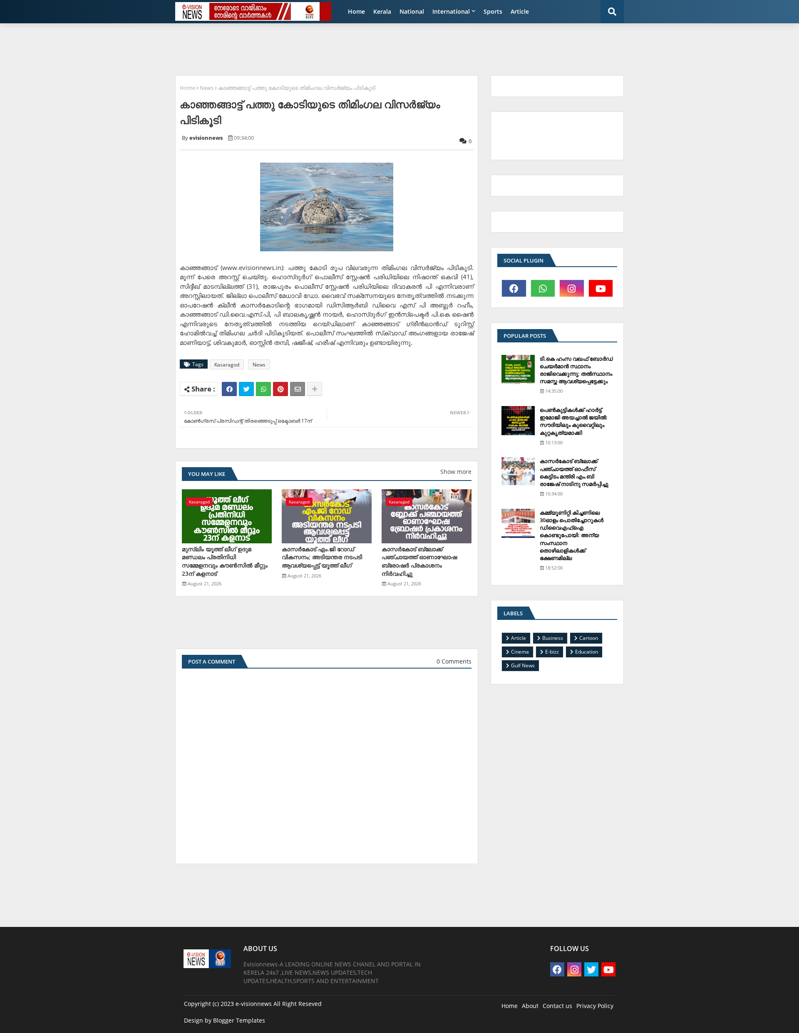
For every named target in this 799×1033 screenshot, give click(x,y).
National (412, 11)
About (530, 1006)
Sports (493, 11)
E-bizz (552, 651)
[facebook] (513, 288)
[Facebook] (229, 389)
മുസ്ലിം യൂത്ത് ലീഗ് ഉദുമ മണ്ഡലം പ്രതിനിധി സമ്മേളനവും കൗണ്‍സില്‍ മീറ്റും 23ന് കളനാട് (225, 561)
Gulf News (523, 665)
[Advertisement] (372, 48)
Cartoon (588, 638)
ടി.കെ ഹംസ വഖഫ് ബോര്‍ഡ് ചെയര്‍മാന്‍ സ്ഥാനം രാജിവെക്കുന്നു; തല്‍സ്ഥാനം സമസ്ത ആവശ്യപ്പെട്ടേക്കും (576, 370)
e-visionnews (254, 1004)
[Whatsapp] (263, 389)
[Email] (297, 389)
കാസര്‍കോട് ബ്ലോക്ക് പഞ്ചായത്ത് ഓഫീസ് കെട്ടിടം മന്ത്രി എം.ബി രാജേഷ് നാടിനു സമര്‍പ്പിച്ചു (574, 472)
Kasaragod (226, 364)
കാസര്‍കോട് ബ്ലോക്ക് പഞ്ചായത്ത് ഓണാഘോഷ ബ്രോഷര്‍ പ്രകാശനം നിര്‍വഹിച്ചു (419, 561)
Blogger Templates (239, 1020)
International (451, 11)
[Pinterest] (280, 389)
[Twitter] (246, 389)
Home (356, 11)
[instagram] (571, 288)
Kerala (382, 11)
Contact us (557, 1006)
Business (552, 638)
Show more (455, 472)
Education (586, 651)
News (206, 88)
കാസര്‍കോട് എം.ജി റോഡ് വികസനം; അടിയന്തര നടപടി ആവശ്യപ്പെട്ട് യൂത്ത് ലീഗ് (322, 557)
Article (520, 11)
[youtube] (600, 288)
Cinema (520, 651)
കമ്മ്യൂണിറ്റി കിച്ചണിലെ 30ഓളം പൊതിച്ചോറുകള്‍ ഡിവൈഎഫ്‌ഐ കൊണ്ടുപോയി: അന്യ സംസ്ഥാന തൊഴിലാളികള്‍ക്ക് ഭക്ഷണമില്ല (571, 535)
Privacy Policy (594, 1006)
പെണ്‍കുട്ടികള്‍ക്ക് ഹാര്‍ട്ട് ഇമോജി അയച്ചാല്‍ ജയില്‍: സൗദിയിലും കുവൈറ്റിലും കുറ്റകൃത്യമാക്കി (574, 421)
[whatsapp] (543, 288)
